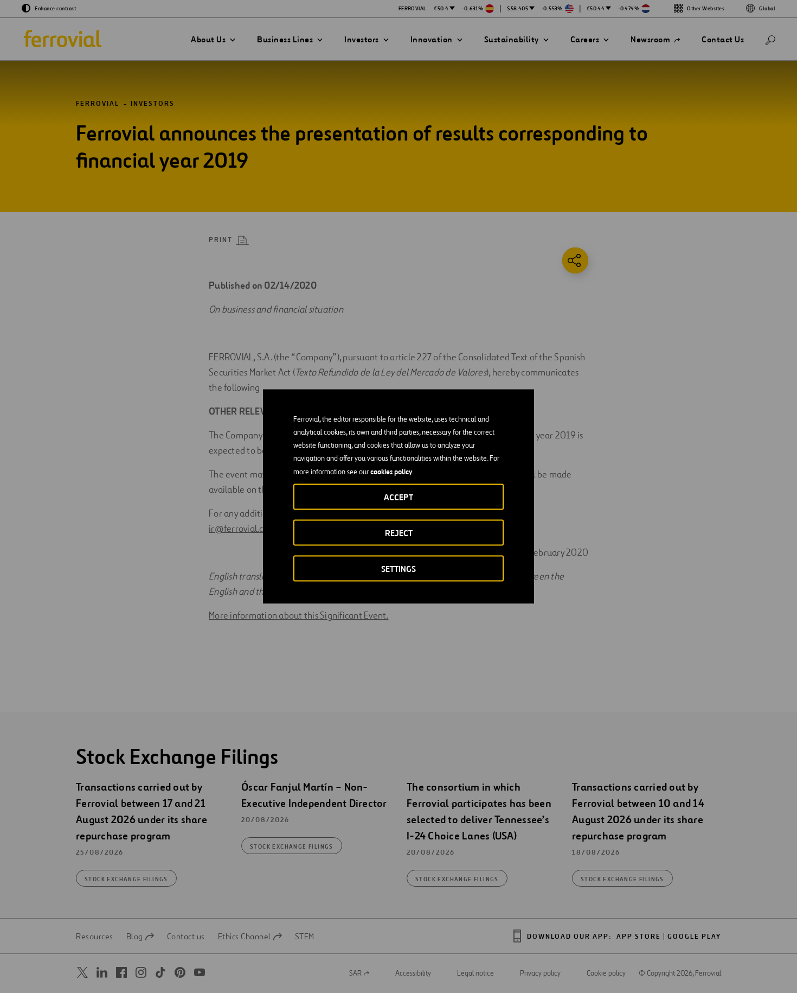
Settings (398, 569)
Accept (398, 497)
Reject (399, 533)
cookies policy (391, 471)
